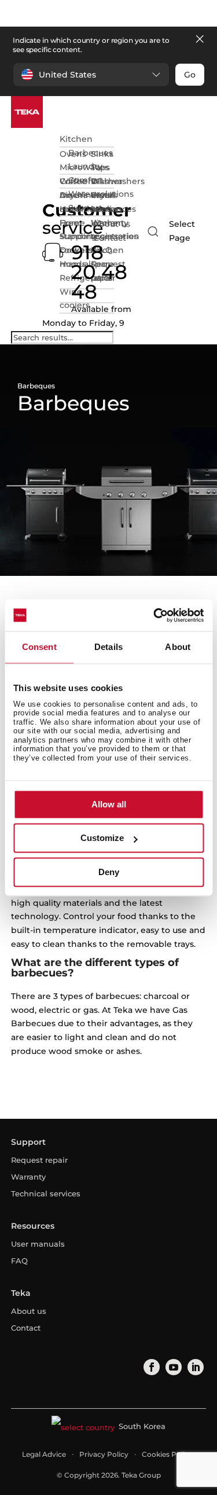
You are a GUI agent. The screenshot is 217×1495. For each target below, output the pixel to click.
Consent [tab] (39, 647)
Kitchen (76, 139)
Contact (109, 238)
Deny (108, 872)
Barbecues (90, 153)
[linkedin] (195, 1367)
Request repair (39, 1160)
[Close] (199, 40)
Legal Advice (44, 1454)
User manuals (38, 1243)
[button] (91, 75)
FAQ (19, 1260)
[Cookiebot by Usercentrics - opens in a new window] (154, 615)
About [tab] (177, 647)
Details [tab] (108, 647)
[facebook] (151, 1367)
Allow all (108, 804)
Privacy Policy (103, 1454)
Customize (102, 838)
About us (111, 224)
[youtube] (173, 1367)
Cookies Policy (167, 1454)
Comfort (85, 180)
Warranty (28, 1176)
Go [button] (190, 74)
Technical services (45, 1193)
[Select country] (174, 231)
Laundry (85, 166)
